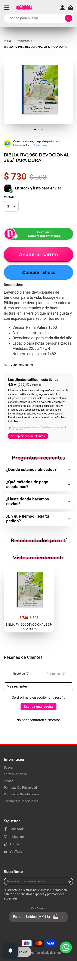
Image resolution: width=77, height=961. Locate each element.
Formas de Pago (15, 774)
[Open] (10, 950)
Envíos (8, 781)
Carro (70, 7)
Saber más (41, 145)
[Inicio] (24, 8)
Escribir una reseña (38, 706)
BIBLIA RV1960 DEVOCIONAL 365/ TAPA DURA (29, 599)
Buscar (9, 767)
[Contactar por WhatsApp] (66, 947)
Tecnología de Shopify (49, 952)
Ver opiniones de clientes (28, 436)
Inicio (7, 41)
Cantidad (10, 197)
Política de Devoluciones (21, 794)
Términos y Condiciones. (21, 801)
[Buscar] (68, 18)
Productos (23, 41)
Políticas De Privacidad (20, 788)
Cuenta (62, 7)
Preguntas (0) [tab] (56, 673)
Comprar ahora (38, 272)
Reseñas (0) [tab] (21, 673)
